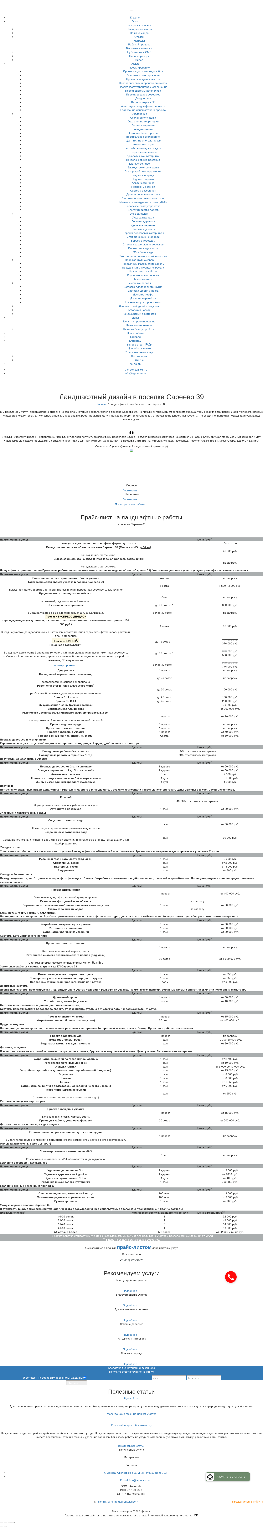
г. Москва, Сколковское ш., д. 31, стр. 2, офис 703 (135, 1472)
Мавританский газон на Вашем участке (131, 1414)
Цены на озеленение (139, 325)
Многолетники (143, 279)
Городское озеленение (143, 152)
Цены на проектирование (139, 321)
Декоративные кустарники (143, 156)
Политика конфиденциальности (118, 1501)
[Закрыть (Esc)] (1, 1522)
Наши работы (135, 333)
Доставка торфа (143, 294)
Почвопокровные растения (143, 159)
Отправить (75, 1383)
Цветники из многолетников (143, 140)
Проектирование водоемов (143, 94)
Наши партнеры (139, 56)
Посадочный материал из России (143, 267)
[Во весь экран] (9, 1522)
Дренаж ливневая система (143, 194)
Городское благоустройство (143, 206)
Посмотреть (130, 490)
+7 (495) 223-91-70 (135, 369)
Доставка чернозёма (143, 298)
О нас (135, 21)
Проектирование (139, 67)
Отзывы (139, 36)
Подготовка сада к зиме (143, 248)
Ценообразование (139, 348)
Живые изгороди (143, 144)
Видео (139, 60)
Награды (139, 40)
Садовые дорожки (143, 179)
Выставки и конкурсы (139, 48)
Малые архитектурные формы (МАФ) (143, 202)
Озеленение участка (143, 117)
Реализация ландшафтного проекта (143, 110)
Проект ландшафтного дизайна (143, 71)
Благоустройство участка (143, 167)
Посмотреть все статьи (130, 1446)
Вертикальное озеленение (143, 136)
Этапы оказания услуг (139, 352)
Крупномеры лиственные (143, 275)
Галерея (135, 337)
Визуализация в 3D (143, 102)
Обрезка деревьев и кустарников (143, 233)
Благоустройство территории (143, 171)
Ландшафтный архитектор (139, 313)
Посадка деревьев (143, 125)
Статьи (139, 360)
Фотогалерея (139, 356)
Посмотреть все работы (130, 504)
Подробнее (130, 1291)
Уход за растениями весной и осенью (143, 256)
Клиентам (135, 340)
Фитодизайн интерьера (143, 133)
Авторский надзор (139, 310)
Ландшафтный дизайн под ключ (139, 306)
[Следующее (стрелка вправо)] (5, 1526)
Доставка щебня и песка (143, 290)
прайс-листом (134, 1246)
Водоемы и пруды (143, 175)
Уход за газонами (143, 217)
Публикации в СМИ (139, 52)
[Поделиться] (5, 1522)
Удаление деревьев (143, 225)
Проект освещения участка (143, 79)
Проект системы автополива (143, 90)
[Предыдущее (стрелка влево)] (1, 1526)
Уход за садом (139, 213)
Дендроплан (143, 98)
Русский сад (131, 1398)
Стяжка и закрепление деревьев (143, 244)
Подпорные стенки (143, 186)
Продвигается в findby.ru (247, 1501)
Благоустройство (139, 163)
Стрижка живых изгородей (143, 236)
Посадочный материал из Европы (143, 263)
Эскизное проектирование (143, 75)
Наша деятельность (139, 29)
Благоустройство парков (143, 210)
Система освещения (143, 190)
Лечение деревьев (143, 221)
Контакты (135, 364)
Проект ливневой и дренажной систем (143, 83)
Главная (135, 17)
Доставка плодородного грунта (143, 287)
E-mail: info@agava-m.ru (135, 1480)
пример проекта (64, 665)
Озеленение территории (143, 121)
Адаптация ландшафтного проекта (143, 106)
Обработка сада (143, 252)
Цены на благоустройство (139, 329)
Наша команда (139, 33)
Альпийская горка (143, 183)
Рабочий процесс (139, 44)
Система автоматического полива (143, 198)
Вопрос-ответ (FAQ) (139, 344)
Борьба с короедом (143, 240)
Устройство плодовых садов (143, 148)
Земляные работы (139, 283)
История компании (139, 25)
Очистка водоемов (143, 229)
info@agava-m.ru (135, 373)
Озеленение (139, 113)
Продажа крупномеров (139, 260)
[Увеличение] (13, 1522)
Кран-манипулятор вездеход (143, 302)
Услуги (135, 63)
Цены (135, 317)
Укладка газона (143, 129)
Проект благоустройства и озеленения (143, 87)
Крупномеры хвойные (143, 271)
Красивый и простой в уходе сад (131, 1425)
